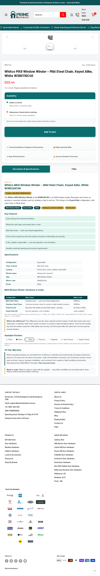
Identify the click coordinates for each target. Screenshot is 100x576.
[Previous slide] (7, 37)
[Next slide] (92, 37)
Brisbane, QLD (59, 477)
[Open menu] (6, 15)
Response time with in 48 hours (17, 418)
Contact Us (58, 423)
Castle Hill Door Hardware (64, 447)
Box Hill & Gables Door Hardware (66, 466)
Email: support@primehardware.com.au (20, 403)
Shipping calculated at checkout (25, 88)
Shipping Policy (60, 412)
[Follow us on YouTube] (25, 561)
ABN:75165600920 (12, 410)
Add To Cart (50, 132)
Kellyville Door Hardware (63, 455)
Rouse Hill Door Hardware (64, 451)
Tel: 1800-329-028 (12, 407)
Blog (56, 415)
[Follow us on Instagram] (16, 561)
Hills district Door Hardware (65, 443)
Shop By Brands (11, 462)
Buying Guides (59, 419)
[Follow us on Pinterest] (20, 561)
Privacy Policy (59, 400)
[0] (93, 14)
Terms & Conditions (61, 408)
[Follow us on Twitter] (11, 561)
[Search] (63, 14)
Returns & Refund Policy (63, 404)
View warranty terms (46, 363)
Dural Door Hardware (62, 462)
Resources (9, 458)
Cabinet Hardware (12, 451)
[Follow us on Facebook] (6, 561)
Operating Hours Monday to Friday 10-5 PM (21, 414)
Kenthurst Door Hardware (64, 458)
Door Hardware (11, 443)
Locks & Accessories (13, 455)
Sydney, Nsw (59, 440)
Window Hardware (12, 447)
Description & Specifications (26, 169)
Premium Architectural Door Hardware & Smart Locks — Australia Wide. (50, 2)
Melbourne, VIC (60, 473)
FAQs (74, 169)
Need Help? (84, 11)
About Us (57, 397)
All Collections (10, 440)
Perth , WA (58, 481)
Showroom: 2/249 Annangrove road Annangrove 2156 (23, 398)
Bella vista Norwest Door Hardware (68, 470)
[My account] (71, 14)
